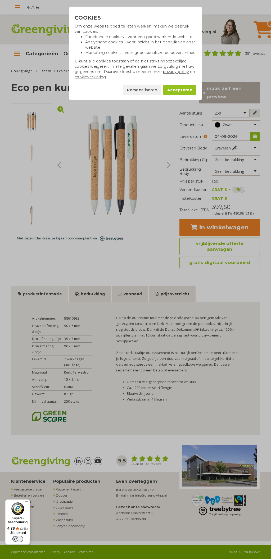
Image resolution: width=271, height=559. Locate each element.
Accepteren (179, 90)
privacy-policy (176, 71)
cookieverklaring (90, 77)
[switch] (17, 539)
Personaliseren (142, 90)
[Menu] (27, 502)
